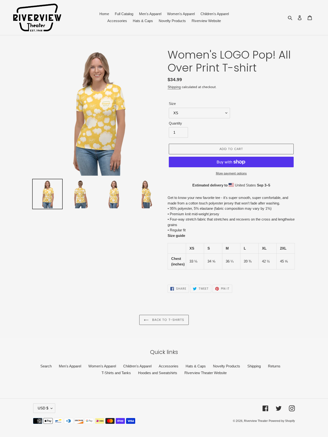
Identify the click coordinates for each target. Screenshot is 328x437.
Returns (274, 366)
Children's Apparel (137, 366)
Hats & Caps (196, 366)
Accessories (168, 366)
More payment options (231, 173)
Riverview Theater (256, 421)
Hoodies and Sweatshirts (157, 373)
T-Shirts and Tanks (116, 373)
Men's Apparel (70, 366)
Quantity (175, 123)
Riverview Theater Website (205, 373)
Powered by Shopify (282, 421)
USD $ (43, 408)
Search (46, 366)
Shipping (174, 87)
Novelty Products (226, 366)
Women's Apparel (102, 366)
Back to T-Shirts (167, 319)
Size (172, 104)
